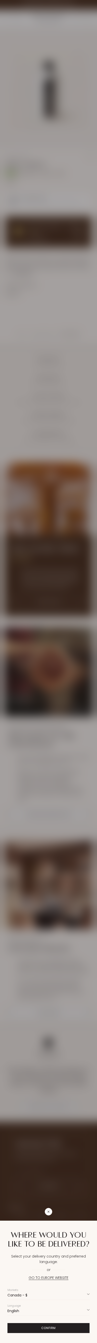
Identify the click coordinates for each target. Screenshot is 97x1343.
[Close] (72, 1212)
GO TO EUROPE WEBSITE (48, 1277)
